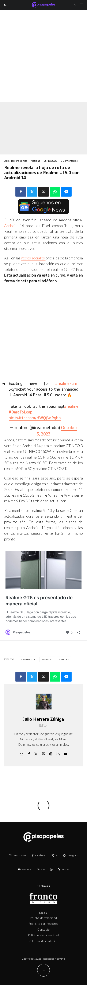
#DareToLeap (21, 412)
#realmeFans (66, 383)
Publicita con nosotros (43, 923)
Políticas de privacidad (43, 935)
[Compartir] (20, 192)
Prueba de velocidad (43, 918)
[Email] (43, 192)
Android (11, 225)
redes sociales (33, 258)
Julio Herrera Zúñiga (15, 160)
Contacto (43, 929)
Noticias (35, 160)
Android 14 (29, 659)
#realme (71, 406)
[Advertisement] (43, 61)
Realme (65, 659)
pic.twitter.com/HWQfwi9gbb (35, 418)
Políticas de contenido (43, 941)
